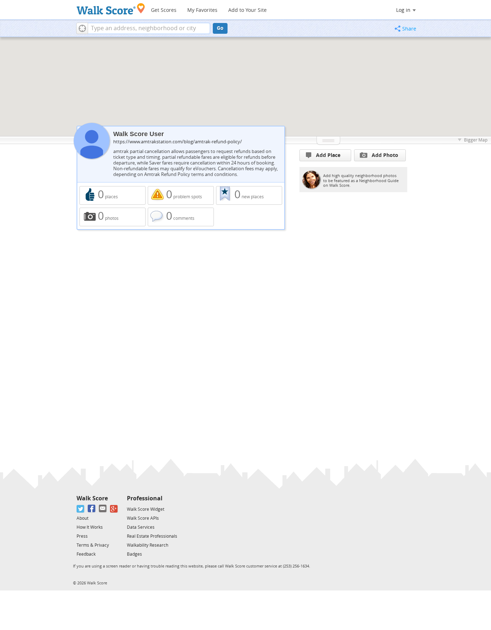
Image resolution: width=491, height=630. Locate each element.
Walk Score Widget (145, 509)
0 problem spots (181, 195)
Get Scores (163, 10)
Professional (144, 498)
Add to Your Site (247, 10)
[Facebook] (92, 509)
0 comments (181, 217)
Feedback (86, 554)
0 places (112, 195)
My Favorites (202, 10)
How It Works (90, 527)
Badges (134, 554)
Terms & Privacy (93, 545)
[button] (82, 28)
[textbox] (149, 28)
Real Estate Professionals (152, 536)
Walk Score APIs (143, 518)
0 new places (249, 195)
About (82, 518)
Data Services (141, 527)
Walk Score (92, 498)
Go (220, 28)
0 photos (112, 217)
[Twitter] (81, 509)
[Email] (103, 509)
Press (82, 536)
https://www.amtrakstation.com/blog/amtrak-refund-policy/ (177, 141)
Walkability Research (147, 545)
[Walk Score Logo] (111, 9)
